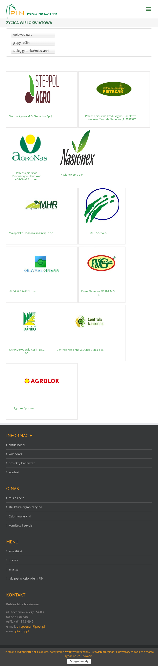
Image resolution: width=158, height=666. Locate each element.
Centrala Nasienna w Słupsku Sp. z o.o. (80, 350)
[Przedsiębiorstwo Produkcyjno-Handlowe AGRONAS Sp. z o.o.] (29, 147)
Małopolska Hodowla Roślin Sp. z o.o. (31, 233)
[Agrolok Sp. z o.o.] (41, 381)
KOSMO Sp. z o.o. (96, 233)
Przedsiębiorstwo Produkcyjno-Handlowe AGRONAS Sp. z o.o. (26, 176)
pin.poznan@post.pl (31, 626)
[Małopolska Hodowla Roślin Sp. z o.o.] (41, 205)
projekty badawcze (22, 463)
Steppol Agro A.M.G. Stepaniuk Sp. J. (30, 116)
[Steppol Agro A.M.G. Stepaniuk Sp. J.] (41, 89)
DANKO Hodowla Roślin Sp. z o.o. (26, 351)
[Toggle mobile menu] (149, 9)
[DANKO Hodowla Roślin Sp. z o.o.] (29, 322)
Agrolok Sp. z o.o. (24, 408)
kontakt (14, 472)
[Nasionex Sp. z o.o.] (77, 147)
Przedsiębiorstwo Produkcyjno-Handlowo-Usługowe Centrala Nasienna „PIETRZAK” (111, 117)
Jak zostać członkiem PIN (26, 578)
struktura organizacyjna (25, 507)
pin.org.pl (22, 631)
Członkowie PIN (20, 516)
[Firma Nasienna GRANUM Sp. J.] (102, 264)
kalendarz (15, 454)
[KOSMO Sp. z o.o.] (102, 205)
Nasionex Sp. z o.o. (71, 174)
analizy (14, 569)
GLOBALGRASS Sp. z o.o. (24, 291)
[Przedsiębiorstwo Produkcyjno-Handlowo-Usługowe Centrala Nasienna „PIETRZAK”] (114, 89)
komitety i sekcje (20, 525)
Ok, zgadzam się (79, 661)
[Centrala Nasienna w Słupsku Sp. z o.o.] (89, 322)
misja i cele (16, 498)
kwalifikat (15, 551)
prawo (13, 560)
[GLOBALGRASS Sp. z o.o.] (41, 264)
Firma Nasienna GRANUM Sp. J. (99, 292)
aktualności (17, 445)
